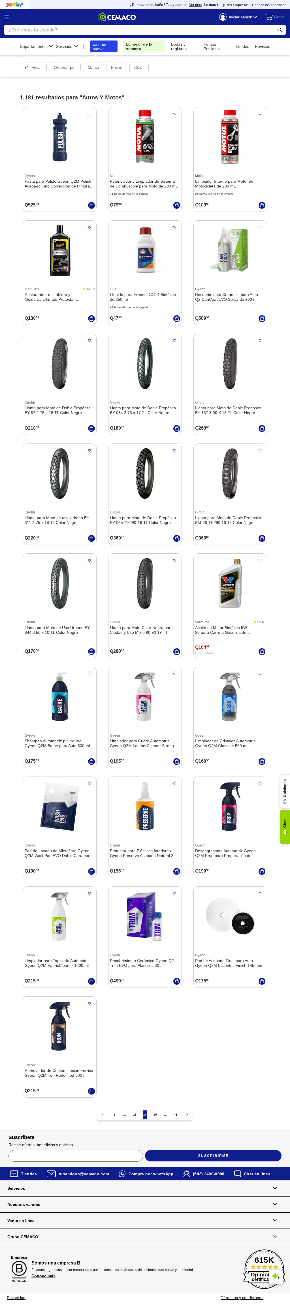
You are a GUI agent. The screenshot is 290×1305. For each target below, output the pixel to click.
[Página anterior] (102, 1114)
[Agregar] (91, 205)
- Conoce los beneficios (254, 5)
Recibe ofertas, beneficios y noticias (40, 1144)
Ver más (185, 5)
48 (175, 1114)
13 (135, 1114)
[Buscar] (279, 29)
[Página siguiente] (187, 1114)
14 (145, 1114)
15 (155, 1114)
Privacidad (16, 1297)
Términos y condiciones (242, 1297)
